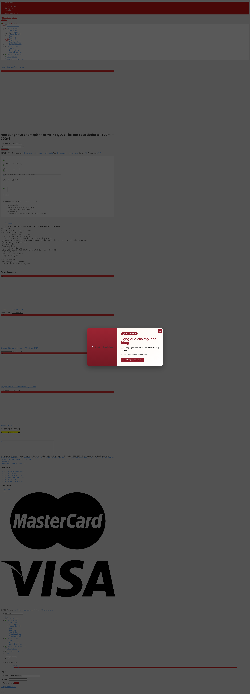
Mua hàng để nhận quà (132, 360)
